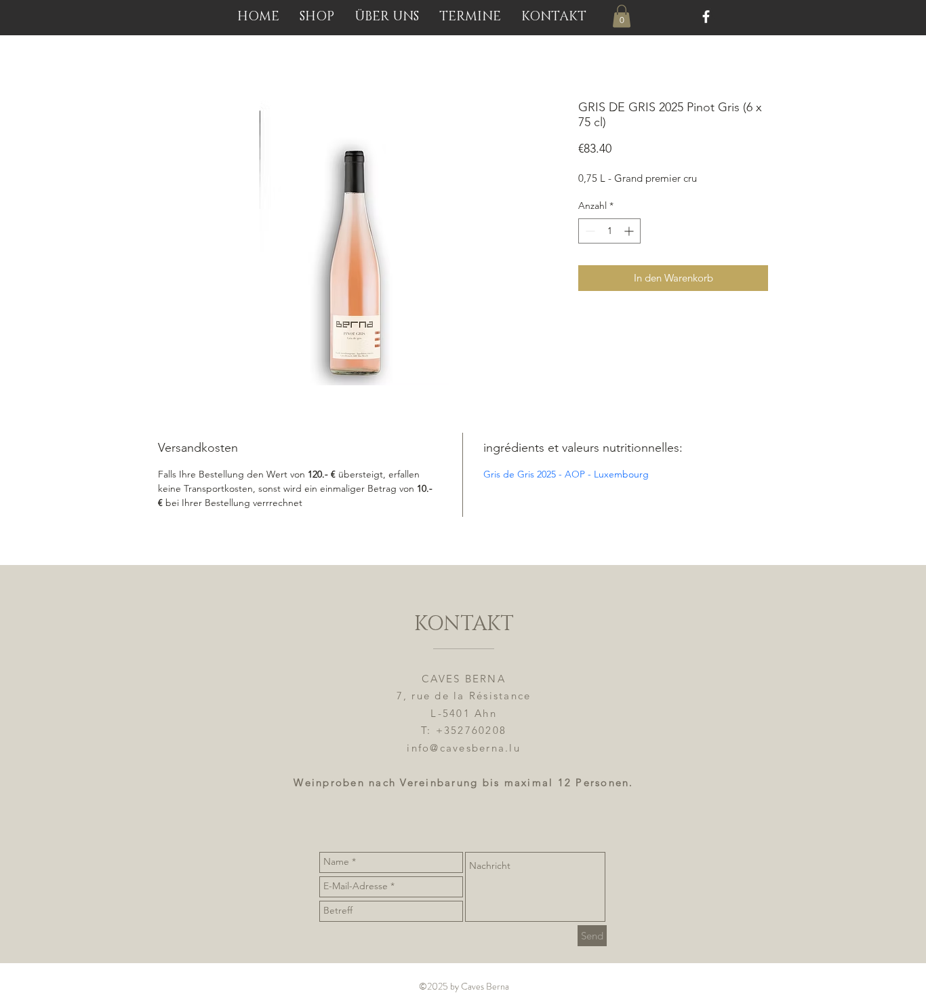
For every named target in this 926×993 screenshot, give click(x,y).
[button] (621, 16)
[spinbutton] (609, 231)
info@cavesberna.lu (464, 747)
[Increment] (630, 231)
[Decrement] (588, 231)
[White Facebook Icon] (706, 16)
